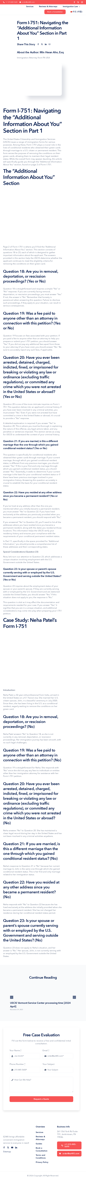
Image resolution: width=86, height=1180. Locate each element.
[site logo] (10, 7)
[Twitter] (42, 44)
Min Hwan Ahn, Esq (52, 52)
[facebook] (74, 2)
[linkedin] (16, 1147)
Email (46, 1051)
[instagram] (82, 2)
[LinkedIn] (46, 44)
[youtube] (12, 1147)
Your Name (15, 1051)
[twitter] (78, 2)
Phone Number (17, 1064)
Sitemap (7, 1152)
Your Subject (48, 1064)
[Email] (49, 44)
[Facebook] (38, 44)
